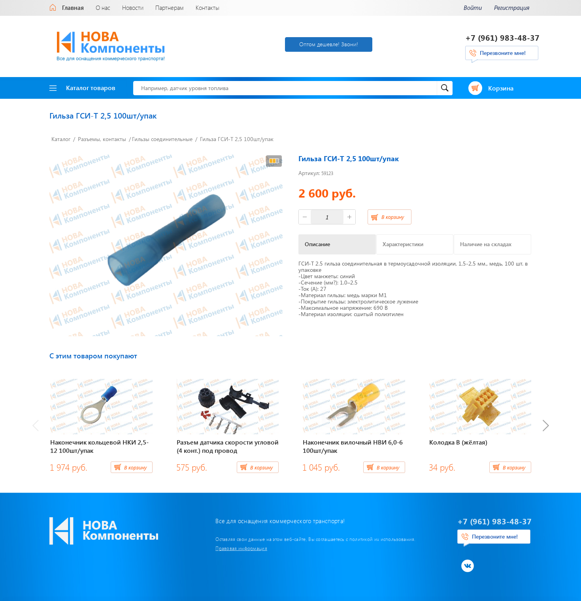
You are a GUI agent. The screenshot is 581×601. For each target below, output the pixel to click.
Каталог (60, 139)
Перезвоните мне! (503, 53)
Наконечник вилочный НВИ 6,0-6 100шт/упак (353, 446)
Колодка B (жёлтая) (458, 442)
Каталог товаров (90, 87)
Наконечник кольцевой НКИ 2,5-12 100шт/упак (99, 446)
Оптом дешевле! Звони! (328, 44)
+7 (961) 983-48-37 (502, 37)
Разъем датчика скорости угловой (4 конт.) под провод (228, 446)
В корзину (392, 216)
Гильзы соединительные (162, 139)
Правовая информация (241, 548)
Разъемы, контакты (102, 139)
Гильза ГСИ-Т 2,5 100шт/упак (237, 139)
